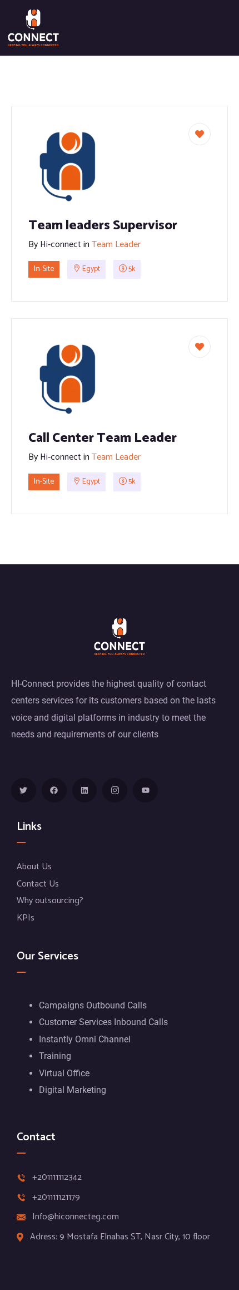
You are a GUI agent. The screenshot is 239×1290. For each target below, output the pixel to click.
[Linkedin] (84, 790)
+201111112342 (57, 1177)
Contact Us (38, 884)
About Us (34, 866)
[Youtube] (145, 790)
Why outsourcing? (50, 900)
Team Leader (116, 244)
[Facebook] (54, 790)
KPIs (25, 917)
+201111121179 (56, 1197)
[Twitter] (23, 790)
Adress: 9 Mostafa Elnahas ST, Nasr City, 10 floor (120, 1237)
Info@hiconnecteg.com (75, 1217)
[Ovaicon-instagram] (114, 790)
